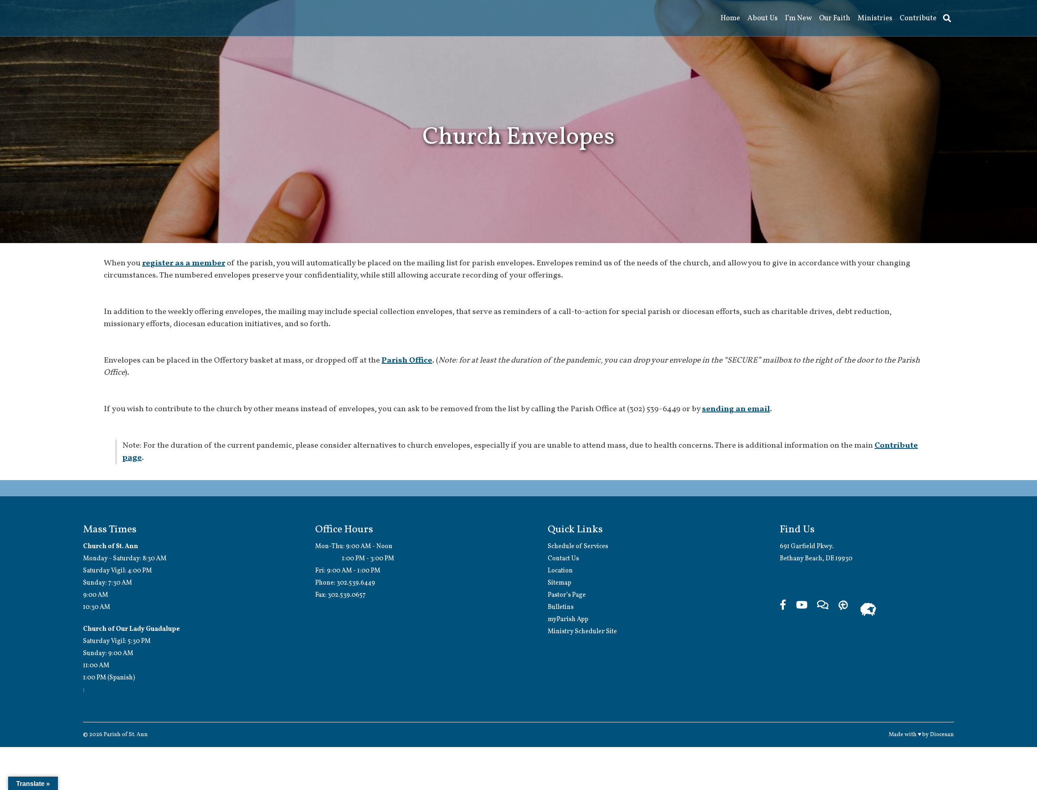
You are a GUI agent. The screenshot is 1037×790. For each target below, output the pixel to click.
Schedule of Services (578, 546)
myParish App (568, 619)
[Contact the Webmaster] (822, 611)
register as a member (183, 263)
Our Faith (834, 18)
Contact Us (563, 558)
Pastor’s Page (567, 595)
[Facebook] (783, 611)
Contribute (918, 18)
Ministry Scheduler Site (582, 631)
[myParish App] (843, 611)
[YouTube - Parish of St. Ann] (801, 611)
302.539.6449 (356, 583)
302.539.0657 (347, 595)
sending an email (736, 409)
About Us (762, 18)
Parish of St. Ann (126, 735)
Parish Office (407, 360)
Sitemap (559, 583)
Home (730, 18)
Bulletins (561, 607)
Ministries (875, 18)
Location (560, 570)
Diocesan (942, 735)
